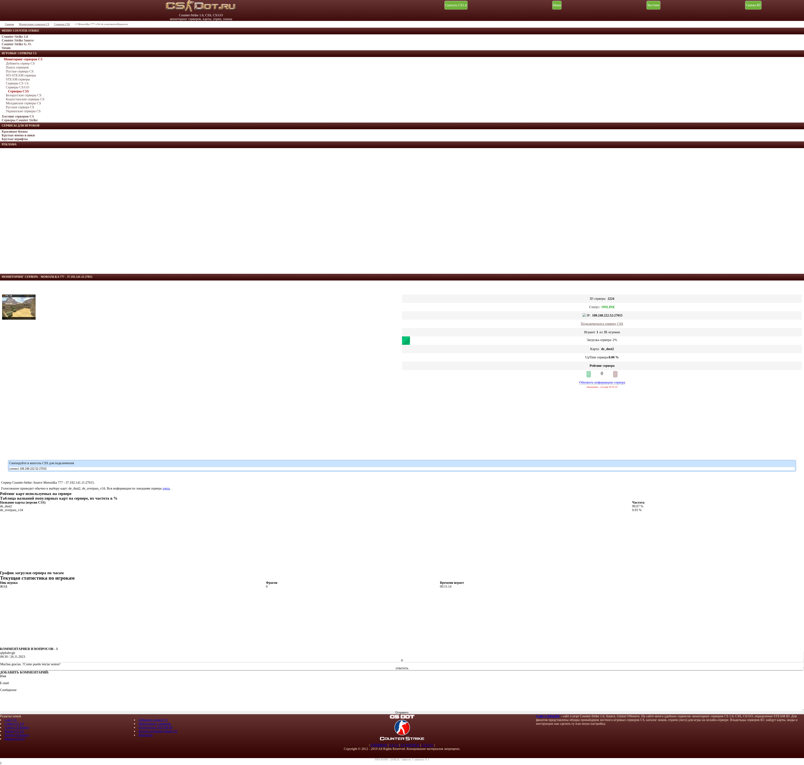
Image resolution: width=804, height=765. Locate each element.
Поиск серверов (17, 67)
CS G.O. (427, 745)
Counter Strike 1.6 (15, 36)
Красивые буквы (15, 131)
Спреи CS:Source (17, 727)
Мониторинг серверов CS (23, 59)
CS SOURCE (410, 745)
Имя (3, 676)
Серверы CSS (18, 91)
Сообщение (8, 690)
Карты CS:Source (17, 735)
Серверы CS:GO (17, 87)
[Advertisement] (31, 211)
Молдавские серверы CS (23, 103)
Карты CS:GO (15, 738)
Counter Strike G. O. (16, 44)
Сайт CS (11, 720)
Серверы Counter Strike (20, 120)
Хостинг (653, 5)
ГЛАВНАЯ (379, 745)
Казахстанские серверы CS (25, 99)
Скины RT (753, 5)
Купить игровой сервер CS (158, 731)
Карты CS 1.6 (14, 731)
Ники (557, 5)
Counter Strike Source (18, 40)
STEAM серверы (18, 79)
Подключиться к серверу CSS (602, 324)
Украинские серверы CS (23, 111)
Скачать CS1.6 (456, 5)
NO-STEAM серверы (21, 75)
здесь (166, 488)
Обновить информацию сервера (602, 382)
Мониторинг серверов (155, 723)
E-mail (4, 683)
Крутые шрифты (15, 139)
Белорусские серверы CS (23, 95)
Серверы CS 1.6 (17, 83)
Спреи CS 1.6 (14, 723)
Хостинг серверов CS (18, 116)
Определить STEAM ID (156, 727)
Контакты (146, 735)
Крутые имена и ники (18, 135)
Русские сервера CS (20, 107)
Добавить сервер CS (20, 63)
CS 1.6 (393, 745)
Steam (6, 48)
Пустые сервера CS (20, 71)
